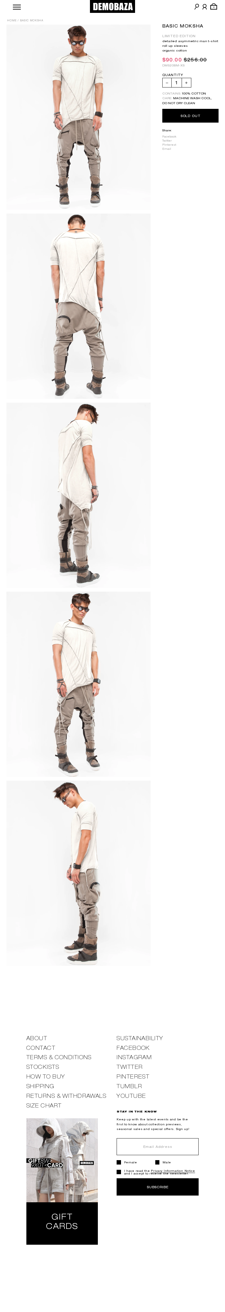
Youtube (131, 1096)
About (36, 1038)
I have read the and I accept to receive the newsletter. (159, 1172)
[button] (16, 6)
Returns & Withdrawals (66, 1096)
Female (130, 1162)
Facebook (169, 136)
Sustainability (140, 1038)
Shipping (40, 1086)
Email (166, 148)
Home (12, 20)
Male (167, 1162)
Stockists (42, 1067)
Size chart (44, 1106)
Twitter (167, 140)
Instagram (134, 1057)
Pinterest (169, 144)
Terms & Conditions (59, 1057)
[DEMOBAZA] (112, 6)
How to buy (45, 1077)
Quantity (172, 75)
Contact (40, 1048)
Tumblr (129, 1086)
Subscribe (158, 1187)
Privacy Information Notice (173, 1171)
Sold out (190, 116)
